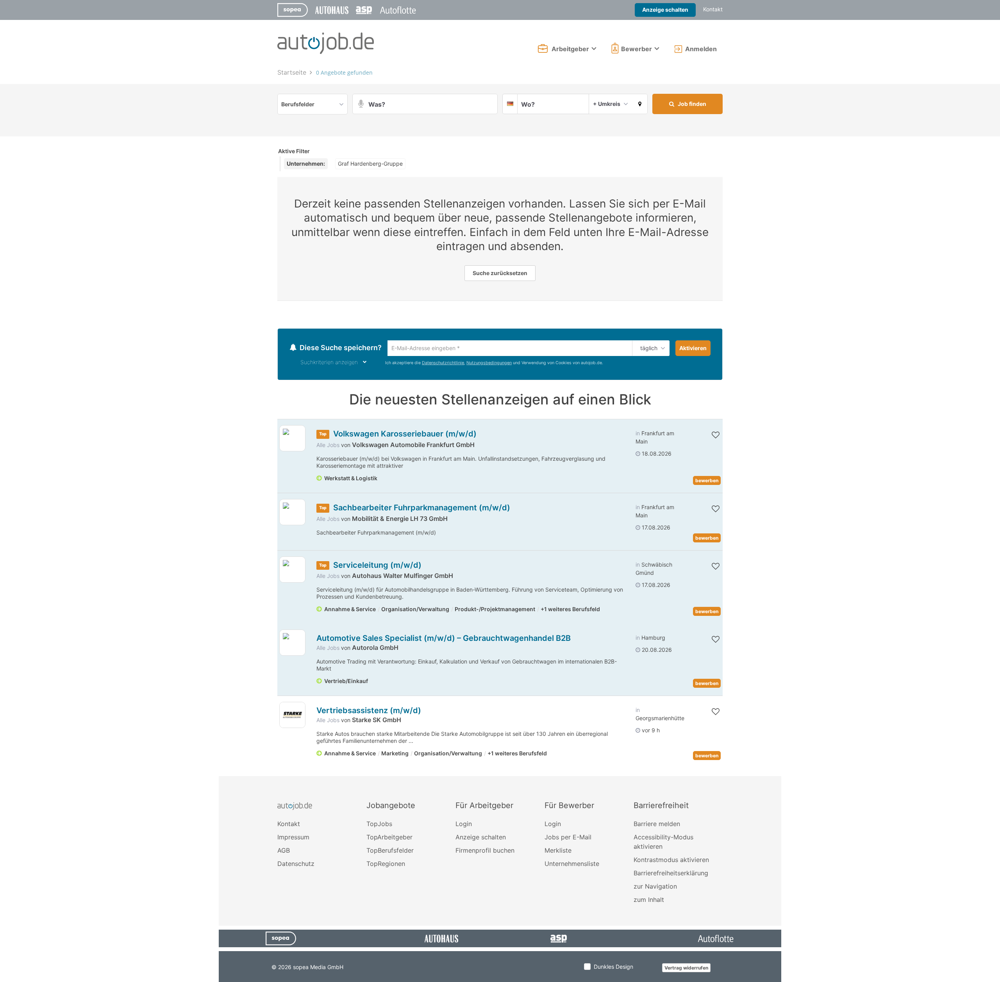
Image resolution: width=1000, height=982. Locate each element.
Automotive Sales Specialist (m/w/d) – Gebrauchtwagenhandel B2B (443, 639)
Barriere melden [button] (657, 825)
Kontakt (713, 9)
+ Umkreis (606, 103)
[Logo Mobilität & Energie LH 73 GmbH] (292, 513)
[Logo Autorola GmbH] (292, 643)
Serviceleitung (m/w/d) (377, 566)
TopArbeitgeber (389, 838)
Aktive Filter (294, 151)
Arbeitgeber (570, 49)
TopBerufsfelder (390, 851)
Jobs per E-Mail (568, 838)
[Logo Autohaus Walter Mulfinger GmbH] (292, 570)
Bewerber (636, 49)
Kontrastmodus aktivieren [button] (671, 861)
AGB (283, 851)
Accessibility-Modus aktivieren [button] (663, 842)
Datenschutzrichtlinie (443, 363)
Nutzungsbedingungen (489, 363)
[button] (640, 104)
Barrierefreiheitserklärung (671, 874)
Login (463, 825)
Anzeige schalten (665, 9)
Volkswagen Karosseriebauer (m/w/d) (405, 435)
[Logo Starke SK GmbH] (292, 716)
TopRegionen (385, 865)
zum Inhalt (649, 901)
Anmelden (701, 49)
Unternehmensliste (572, 865)
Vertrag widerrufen (686, 969)
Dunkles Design (613, 967)
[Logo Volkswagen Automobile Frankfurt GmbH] (292, 439)
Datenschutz (295, 865)
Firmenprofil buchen (484, 851)
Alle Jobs (327, 446)
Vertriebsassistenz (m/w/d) (368, 711)
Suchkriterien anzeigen (329, 363)
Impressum (293, 838)
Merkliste (558, 851)
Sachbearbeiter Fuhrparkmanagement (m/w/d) (421, 508)
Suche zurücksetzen (500, 273)
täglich (647, 348)
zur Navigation (655, 887)
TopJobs (379, 825)
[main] (500, 420)
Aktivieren (693, 348)
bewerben (706, 482)
